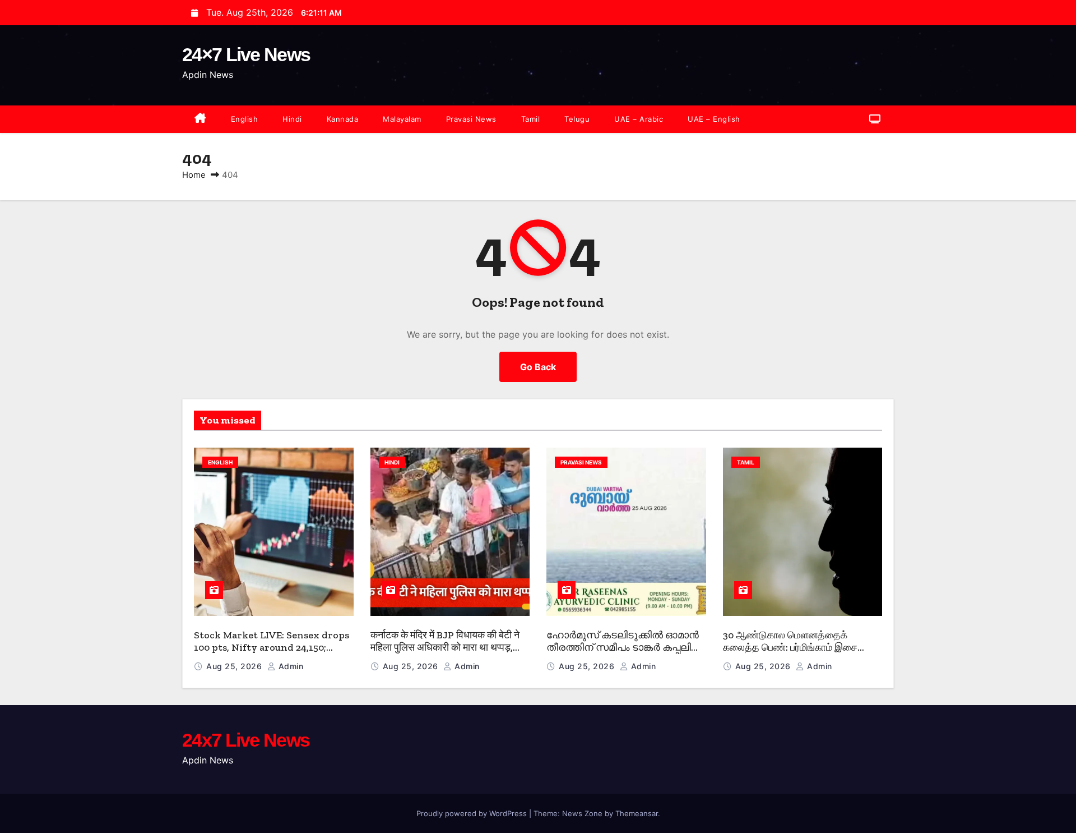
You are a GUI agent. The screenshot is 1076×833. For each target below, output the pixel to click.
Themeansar (636, 813)
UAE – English (714, 118)
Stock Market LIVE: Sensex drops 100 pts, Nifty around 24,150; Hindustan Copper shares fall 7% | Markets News (272, 654)
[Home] (200, 119)
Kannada (343, 118)
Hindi (292, 118)
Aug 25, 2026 (235, 666)
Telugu (577, 118)
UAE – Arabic (638, 118)
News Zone (582, 813)
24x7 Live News (245, 740)
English (244, 118)
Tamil (530, 118)
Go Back (538, 366)
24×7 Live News (246, 54)
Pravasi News (471, 118)
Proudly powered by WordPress (472, 813)
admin (289, 666)
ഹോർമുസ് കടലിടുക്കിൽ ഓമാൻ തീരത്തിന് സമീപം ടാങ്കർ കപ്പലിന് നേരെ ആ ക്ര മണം (623, 647)
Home (194, 174)
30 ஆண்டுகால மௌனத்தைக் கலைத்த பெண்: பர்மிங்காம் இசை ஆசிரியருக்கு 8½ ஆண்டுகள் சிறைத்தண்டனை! (790, 654)
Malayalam (402, 118)
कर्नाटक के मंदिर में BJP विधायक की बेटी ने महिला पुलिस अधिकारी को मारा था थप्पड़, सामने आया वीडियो (445, 647)
